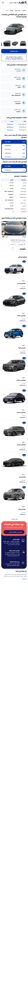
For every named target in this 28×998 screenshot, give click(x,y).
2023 (24, 153)
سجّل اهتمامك (14, 51)
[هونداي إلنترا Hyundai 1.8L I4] (14, 236)
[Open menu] (4, 2)
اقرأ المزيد (24, 579)
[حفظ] (3, 233)
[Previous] (4, 29)
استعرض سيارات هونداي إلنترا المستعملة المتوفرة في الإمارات (14, 58)
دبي (24, 170)
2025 (24, 145)
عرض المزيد (15, 519)
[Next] (23, 29)
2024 (24, 149)
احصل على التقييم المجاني (15, 532)
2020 (24, 157)
